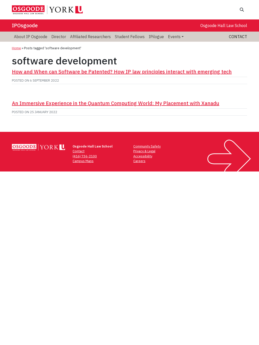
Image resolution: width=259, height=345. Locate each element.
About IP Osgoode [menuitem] (30, 36)
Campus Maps (83, 161)
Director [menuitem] (58, 36)
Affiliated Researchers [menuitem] (90, 36)
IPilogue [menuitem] (156, 36)
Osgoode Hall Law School (223, 25)
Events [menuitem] (174, 36)
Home (16, 48)
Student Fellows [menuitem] (130, 36)
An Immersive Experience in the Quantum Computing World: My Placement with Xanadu (115, 103)
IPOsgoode (25, 25)
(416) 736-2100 (85, 156)
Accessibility (142, 156)
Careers (139, 161)
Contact (238, 36)
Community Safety (147, 146)
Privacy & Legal (144, 151)
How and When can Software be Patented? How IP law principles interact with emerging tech (122, 71)
